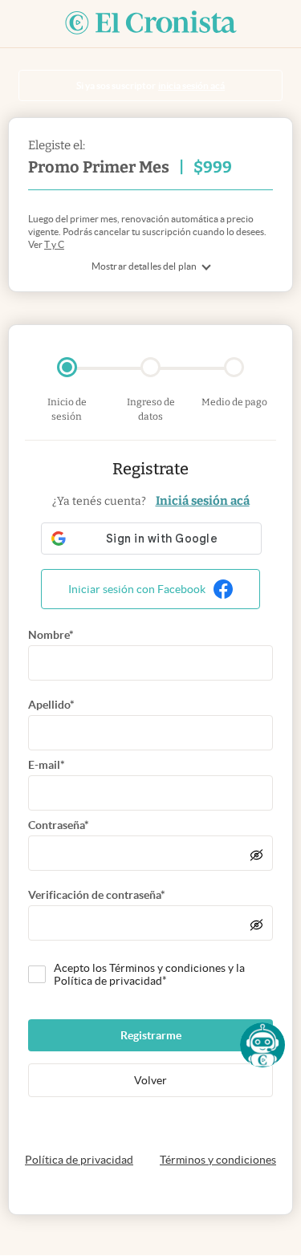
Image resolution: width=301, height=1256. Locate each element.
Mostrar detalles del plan (144, 266)
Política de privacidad (79, 1159)
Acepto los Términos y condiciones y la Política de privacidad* (149, 974)
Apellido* (51, 704)
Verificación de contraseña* (96, 894)
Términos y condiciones (218, 1159)
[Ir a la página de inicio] (151, 23)
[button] (262, 1044)
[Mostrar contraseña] (256, 854)
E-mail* (46, 764)
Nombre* (51, 634)
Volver (150, 1080)
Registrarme (150, 1035)
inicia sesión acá (191, 85)
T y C (54, 244)
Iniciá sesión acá (203, 501)
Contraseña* (58, 825)
